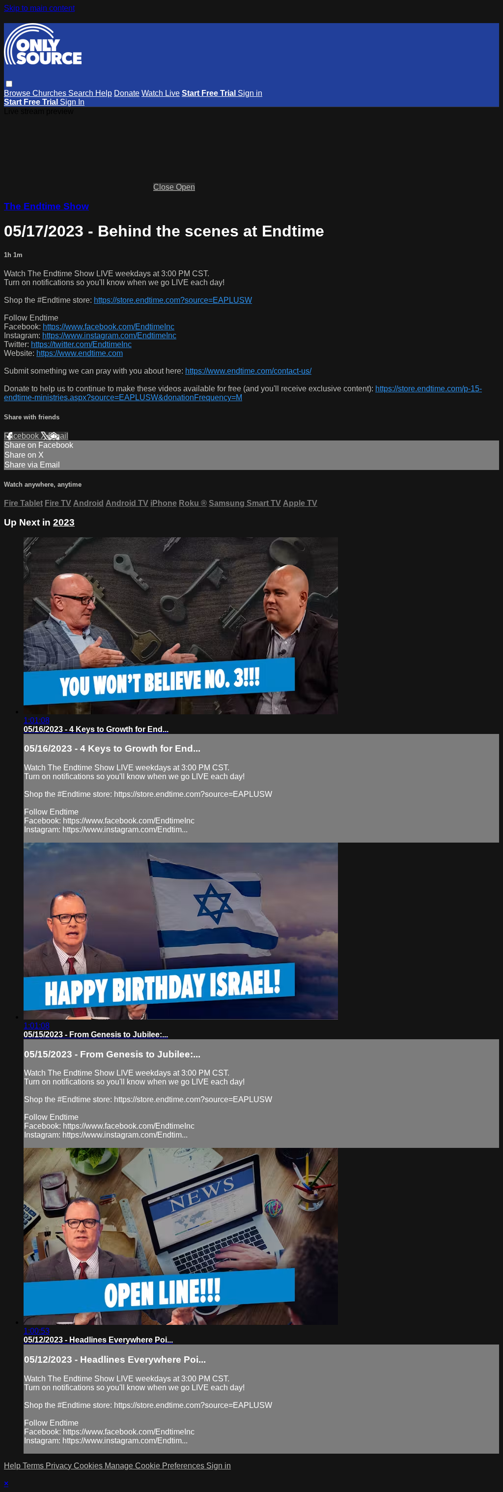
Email (58, 436)
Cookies (89, 1466)
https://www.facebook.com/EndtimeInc (108, 326)
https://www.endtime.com (79, 353)
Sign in (250, 93)
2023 (64, 522)
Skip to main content (39, 8)
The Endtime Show (46, 206)
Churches (50, 93)
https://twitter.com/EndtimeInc (81, 344)
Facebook (22, 436)
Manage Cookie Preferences (155, 1466)
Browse (18, 93)
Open (185, 187)
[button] (9, 84)
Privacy (60, 1466)
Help (103, 93)
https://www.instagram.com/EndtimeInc (109, 335)
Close (164, 187)
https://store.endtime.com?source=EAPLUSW (173, 300)
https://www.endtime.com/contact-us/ (248, 371)
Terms (34, 1466)
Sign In (72, 102)
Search (81, 93)
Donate (127, 93)
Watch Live (160, 93)
